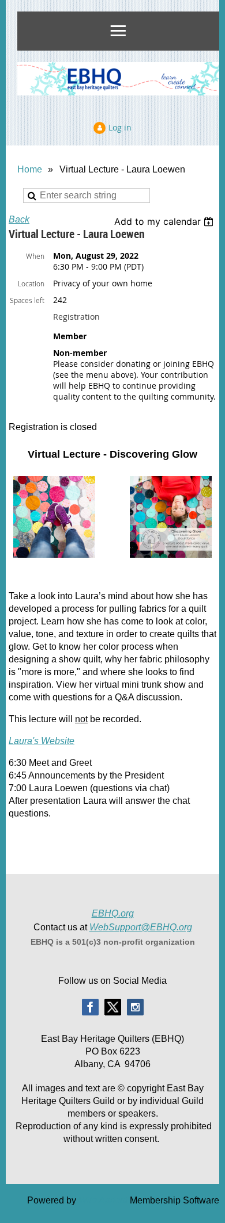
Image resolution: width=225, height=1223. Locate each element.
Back (19, 219)
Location (31, 283)
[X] (112, 1007)
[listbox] (165, 221)
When (35, 255)
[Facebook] (90, 1007)
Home (29, 169)
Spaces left (27, 300)
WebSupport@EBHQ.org (140, 927)
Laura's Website (41, 741)
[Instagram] (135, 1007)
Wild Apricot (102, 1200)
